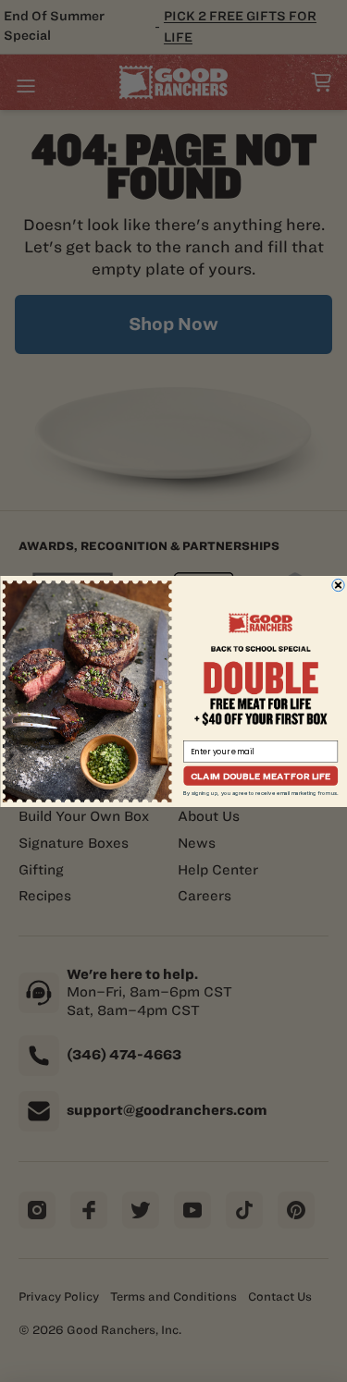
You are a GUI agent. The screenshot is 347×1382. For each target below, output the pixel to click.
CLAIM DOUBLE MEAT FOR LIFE (260, 774)
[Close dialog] (337, 585)
